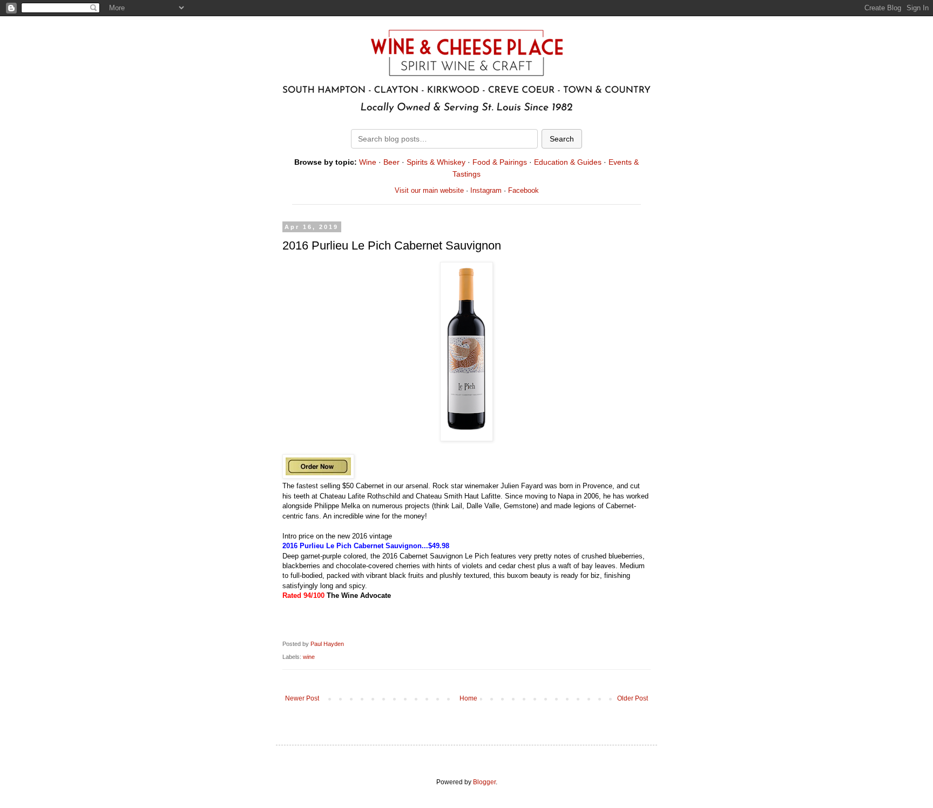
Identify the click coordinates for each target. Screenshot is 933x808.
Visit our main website (429, 190)
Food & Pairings (499, 162)
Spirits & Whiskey (436, 162)
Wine (367, 162)
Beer (391, 162)
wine (309, 657)
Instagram (486, 190)
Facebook (523, 190)
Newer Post (302, 698)
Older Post (632, 698)
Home (468, 698)
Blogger (484, 782)
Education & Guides (567, 162)
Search (562, 138)
